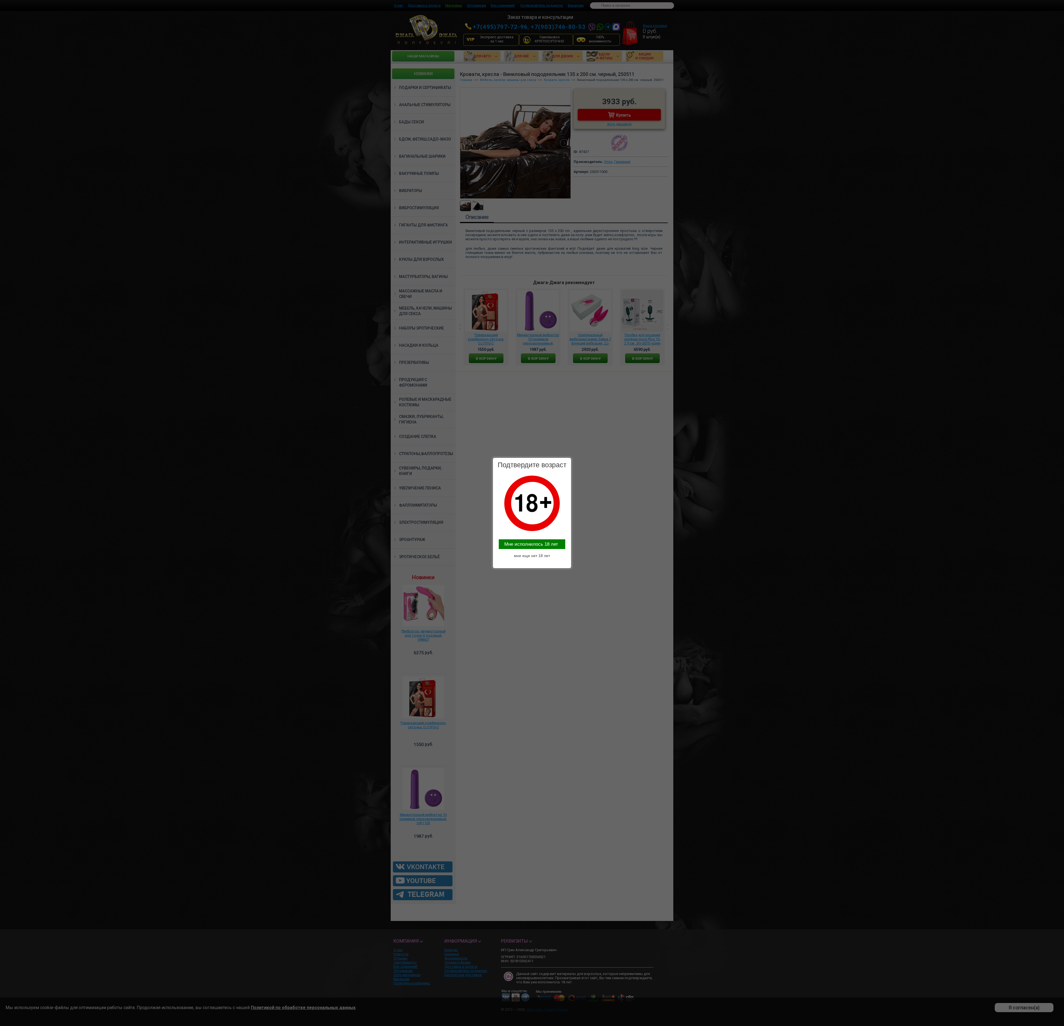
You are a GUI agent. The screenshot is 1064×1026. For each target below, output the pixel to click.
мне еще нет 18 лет (532, 555)
